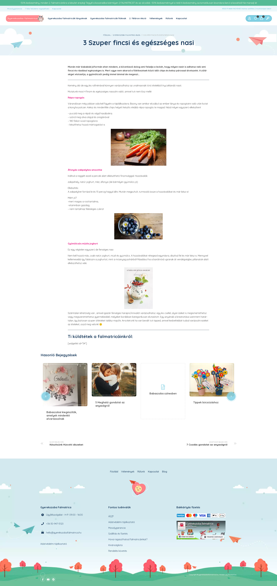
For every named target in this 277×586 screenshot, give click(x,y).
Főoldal (107, 35)
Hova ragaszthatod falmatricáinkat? (127, 539)
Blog (164, 471)
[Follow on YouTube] (48, 579)
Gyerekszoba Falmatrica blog (126, 35)
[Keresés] (268, 18)
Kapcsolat (56, 8)
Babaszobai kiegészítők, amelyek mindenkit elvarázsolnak (65, 384)
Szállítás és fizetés (118, 533)
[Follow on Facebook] (42, 579)
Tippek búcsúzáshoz (212, 379)
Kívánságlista (115, 545)
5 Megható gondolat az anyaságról (114, 379)
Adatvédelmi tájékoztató (53, 543)
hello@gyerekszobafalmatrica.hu (64, 532)
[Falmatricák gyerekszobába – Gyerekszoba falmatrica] (25, 18)
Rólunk (169, 18)
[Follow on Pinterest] (53, 579)
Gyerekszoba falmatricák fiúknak (108, 18)
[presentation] (45, 396)
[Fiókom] (249, 18)
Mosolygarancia (14, 8)
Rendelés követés (117, 550)
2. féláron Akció (137, 18)
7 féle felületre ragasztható (37, 8)
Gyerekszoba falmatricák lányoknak (67, 18)
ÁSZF (111, 516)
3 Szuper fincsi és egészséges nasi (138, 42)
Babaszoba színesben (163, 393)
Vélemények (155, 18)
